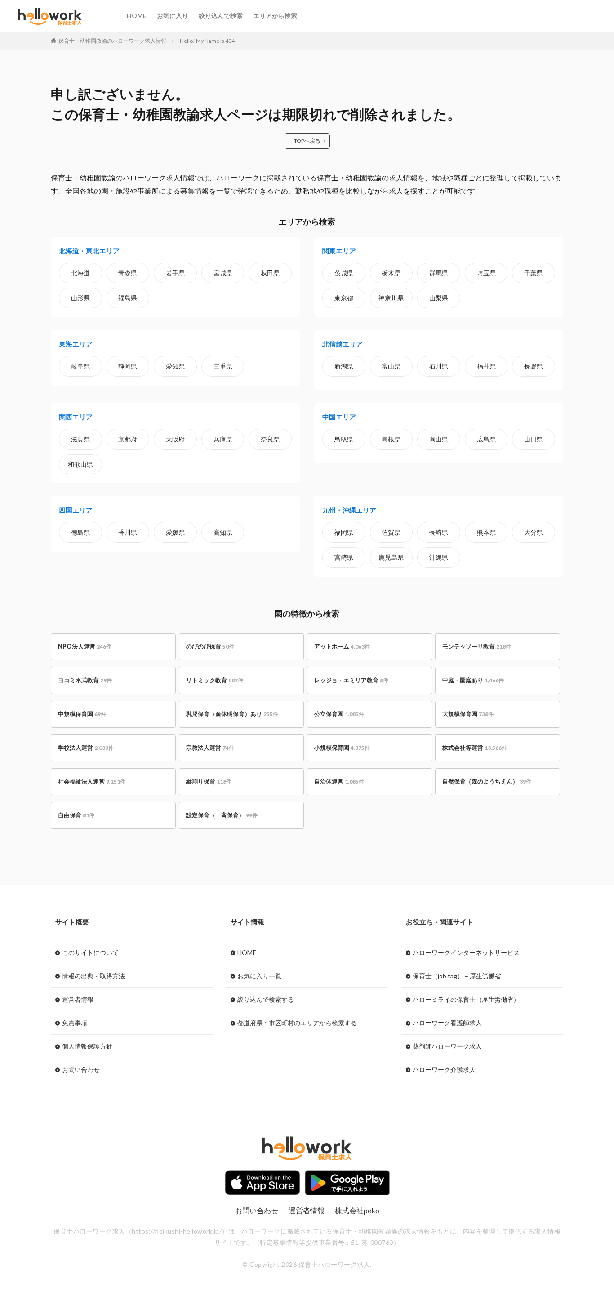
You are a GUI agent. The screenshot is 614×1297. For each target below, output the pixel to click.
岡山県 (438, 439)
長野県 (533, 366)
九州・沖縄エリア (349, 510)
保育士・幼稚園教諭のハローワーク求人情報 (112, 40)
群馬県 (438, 273)
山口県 (533, 439)
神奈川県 (391, 298)
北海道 (80, 273)
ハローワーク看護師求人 (447, 1023)
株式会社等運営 (474, 747)
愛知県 (175, 366)
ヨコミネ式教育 (85, 680)
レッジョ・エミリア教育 (351, 680)
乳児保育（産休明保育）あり (232, 713)
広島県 (486, 439)
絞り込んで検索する (265, 999)
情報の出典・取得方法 (93, 976)
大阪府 (175, 439)
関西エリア (76, 417)
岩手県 (175, 273)
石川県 (438, 366)
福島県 (127, 298)
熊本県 (486, 532)
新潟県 (343, 366)
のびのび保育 (210, 646)
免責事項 (74, 1023)
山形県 (80, 298)
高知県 (223, 532)
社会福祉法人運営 (91, 781)
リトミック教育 (214, 680)
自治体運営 (339, 781)
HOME (137, 15)
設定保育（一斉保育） (222, 815)
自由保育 (76, 815)
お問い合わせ (81, 1069)
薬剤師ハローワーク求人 (447, 1046)
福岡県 (343, 532)
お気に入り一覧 (259, 976)
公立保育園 (339, 713)
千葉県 (533, 273)
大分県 (533, 532)
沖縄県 (438, 557)
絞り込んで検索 (221, 15)
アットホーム (342, 646)
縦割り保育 (208, 781)
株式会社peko (357, 1210)
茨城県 (343, 273)
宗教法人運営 (210, 747)
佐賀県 (391, 532)
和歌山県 (80, 464)
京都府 (127, 439)
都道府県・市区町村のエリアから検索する (297, 1023)
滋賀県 (80, 439)
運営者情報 (77, 999)
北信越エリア (342, 344)
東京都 (343, 298)
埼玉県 (486, 273)
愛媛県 (175, 532)
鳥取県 (343, 439)
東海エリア (76, 344)
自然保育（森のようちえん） (486, 781)
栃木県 (391, 273)
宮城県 (223, 273)
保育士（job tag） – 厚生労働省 (457, 976)
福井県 (486, 366)
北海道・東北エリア (89, 251)
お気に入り (172, 15)
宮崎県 (343, 557)
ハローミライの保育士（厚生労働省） (466, 999)
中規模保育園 (82, 713)
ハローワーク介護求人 (444, 1069)
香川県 (127, 532)
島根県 (391, 439)
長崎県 (438, 532)
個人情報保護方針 (87, 1046)
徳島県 (80, 532)
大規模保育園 (468, 713)
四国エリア (76, 510)
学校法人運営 (86, 747)
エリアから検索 (275, 15)
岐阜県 (80, 366)
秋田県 (270, 273)
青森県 (127, 273)
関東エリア (339, 251)
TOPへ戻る (307, 140)
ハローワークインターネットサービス (466, 952)
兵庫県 (223, 439)
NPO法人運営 (84, 646)
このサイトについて (90, 952)
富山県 (391, 366)
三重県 (223, 366)
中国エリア (339, 417)
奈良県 (270, 439)
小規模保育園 (342, 747)
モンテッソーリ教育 (476, 646)
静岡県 (127, 366)
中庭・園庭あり (473, 680)
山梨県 (438, 298)
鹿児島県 (391, 557)
